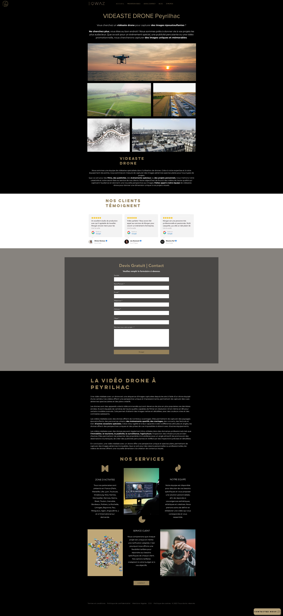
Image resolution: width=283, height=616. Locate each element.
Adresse (117, 309)
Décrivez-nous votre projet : (123, 327)
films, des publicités (116, 178)
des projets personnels (165, 178)
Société (116, 275)
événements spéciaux (141, 178)
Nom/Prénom (118, 284)
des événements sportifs (137, 421)
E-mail (116, 292)
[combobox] (141, 313)
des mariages (156, 421)
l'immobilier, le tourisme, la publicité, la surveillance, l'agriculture (120, 434)
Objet (116, 318)
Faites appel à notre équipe (167, 183)
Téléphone (117, 300)
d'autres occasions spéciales (108, 424)
